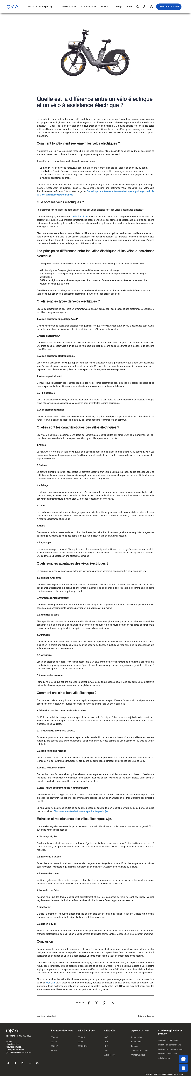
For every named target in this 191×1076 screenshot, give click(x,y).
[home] (13, 7)
